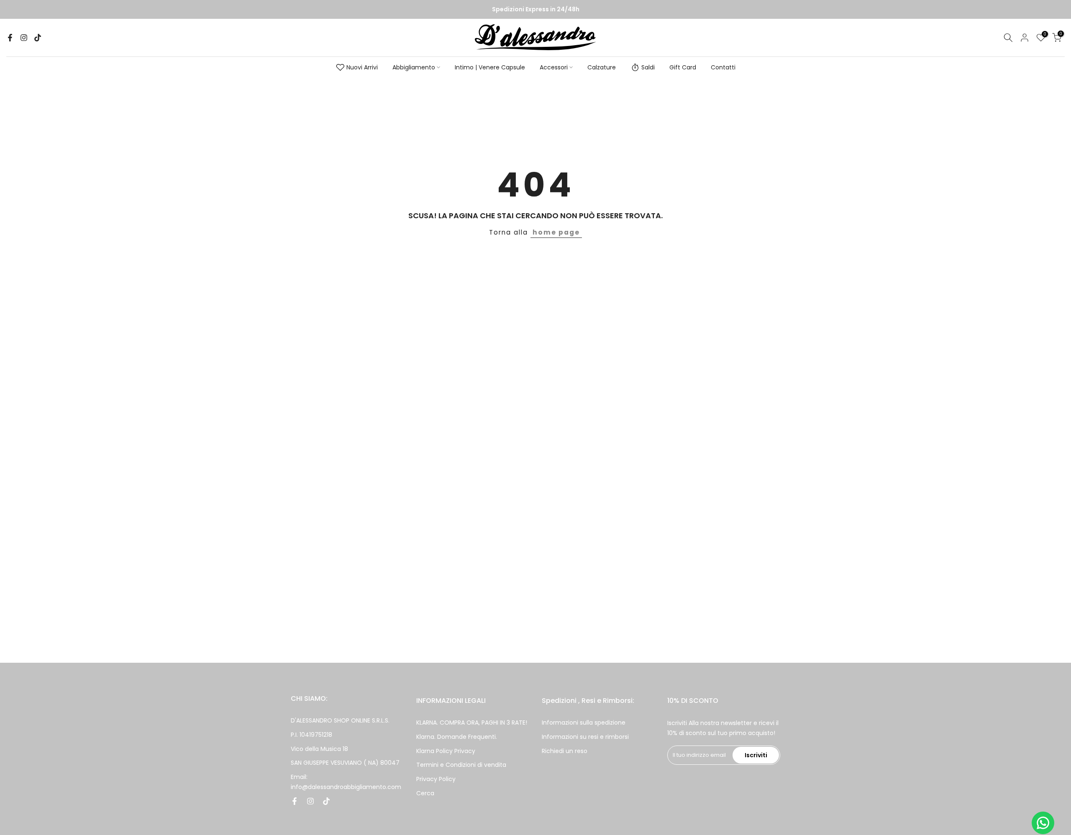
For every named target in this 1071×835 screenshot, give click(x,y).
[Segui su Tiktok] (37, 38)
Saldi (648, 67)
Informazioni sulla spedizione (583, 722)
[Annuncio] (535, 10)
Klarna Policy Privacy (445, 750)
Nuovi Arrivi (362, 67)
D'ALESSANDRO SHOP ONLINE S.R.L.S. (340, 720)
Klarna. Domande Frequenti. (456, 736)
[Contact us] (1043, 823)
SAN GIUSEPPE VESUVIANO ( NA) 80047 (345, 762)
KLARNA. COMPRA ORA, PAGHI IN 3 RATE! (471, 722)
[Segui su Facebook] (10, 38)
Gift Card (682, 67)
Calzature (601, 67)
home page (556, 232)
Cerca (425, 793)
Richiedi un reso (564, 750)
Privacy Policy (436, 779)
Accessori (554, 67)
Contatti (723, 67)
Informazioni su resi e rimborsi (585, 736)
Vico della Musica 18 (319, 748)
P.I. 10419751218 (311, 734)
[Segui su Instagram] (24, 38)
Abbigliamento (413, 67)
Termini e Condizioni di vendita (461, 765)
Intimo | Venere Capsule (490, 67)
